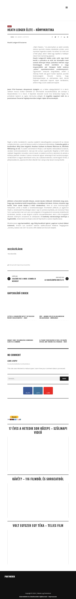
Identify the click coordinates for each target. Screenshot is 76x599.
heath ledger (16, 265)
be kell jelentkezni (25, 364)
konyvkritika (27, 265)
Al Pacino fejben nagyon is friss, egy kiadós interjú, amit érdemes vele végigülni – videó (53, 341)
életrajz (11, 265)
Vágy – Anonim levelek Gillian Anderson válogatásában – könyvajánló (51, 317)
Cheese (12, 37)
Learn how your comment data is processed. (50, 368)
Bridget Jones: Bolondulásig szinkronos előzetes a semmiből (20, 341)
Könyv (9, 26)
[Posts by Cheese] (8, 37)
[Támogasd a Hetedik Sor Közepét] (38, 18)
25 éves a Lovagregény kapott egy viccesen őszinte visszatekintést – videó (20, 317)
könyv (21, 265)
